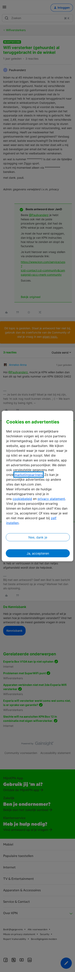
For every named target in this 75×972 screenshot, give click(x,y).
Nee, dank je (37, 537)
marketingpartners (29, 475)
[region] (37, 486)
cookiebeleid (22, 499)
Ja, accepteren (38, 553)
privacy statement (51, 499)
